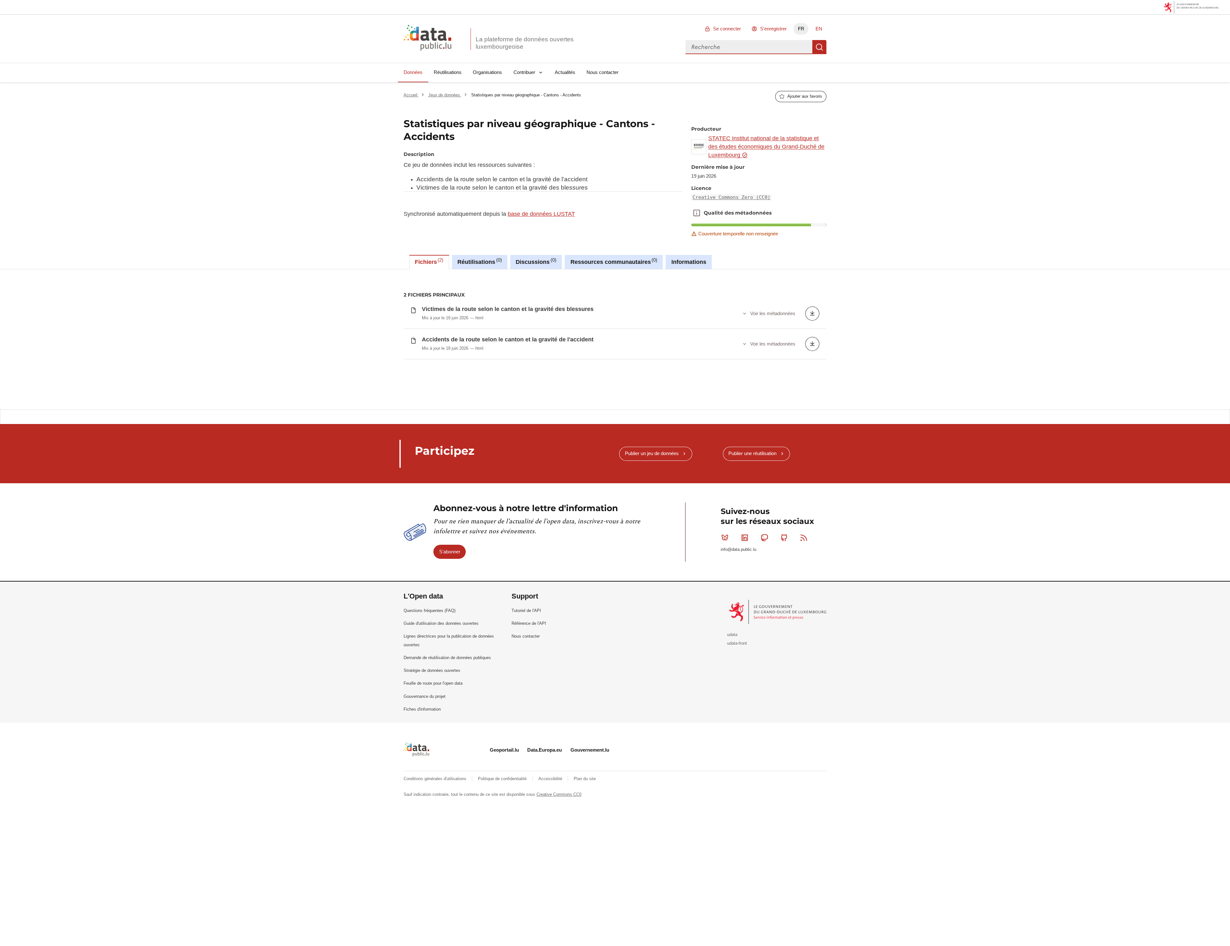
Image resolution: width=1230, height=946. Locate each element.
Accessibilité (550, 778)
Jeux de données (444, 95)
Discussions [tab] (535, 261)
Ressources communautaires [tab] (613, 261)
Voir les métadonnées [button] (772, 313)
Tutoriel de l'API (526, 610)
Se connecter (727, 28)
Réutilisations (448, 72)
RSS (804, 538)
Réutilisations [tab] (478, 261)
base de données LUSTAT (541, 214)
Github (784, 538)
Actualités (565, 72)
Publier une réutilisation (752, 453)
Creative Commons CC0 (559, 794)
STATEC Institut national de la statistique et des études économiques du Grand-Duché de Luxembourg (766, 147)
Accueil (411, 95)
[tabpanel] (615, 339)
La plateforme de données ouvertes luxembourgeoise (525, 43)
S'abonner (449, 551)
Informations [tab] (688, 262)
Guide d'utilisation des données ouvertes (441, 623)
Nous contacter (602, 72)
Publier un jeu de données (652, 453)
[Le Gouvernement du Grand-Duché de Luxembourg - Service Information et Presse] (778, 611)
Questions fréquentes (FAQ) (429, 610)
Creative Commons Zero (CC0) (731, 197)
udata (732, 634)
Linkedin (745, 538)
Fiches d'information (422, 709)
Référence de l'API (529, 623)
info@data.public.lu (738, 549)
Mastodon (764, 538)
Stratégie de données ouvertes (432, 670)
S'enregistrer (773, 28)
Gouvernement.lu (589, 750)
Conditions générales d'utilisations (436, 778)
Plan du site (585, 778)
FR (801, 28)
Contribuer (524, 72)
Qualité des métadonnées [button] (697, 213)
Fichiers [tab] (428, 261)
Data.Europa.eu (544, 750)
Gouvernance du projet (425, 696)
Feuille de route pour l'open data (433, 683)
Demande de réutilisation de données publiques (447, 657)
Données (413, 72)
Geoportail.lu (504, 750)
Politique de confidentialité (503, 778)
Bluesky (725, 538)
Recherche (819, 47)
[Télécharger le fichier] (812, 313)
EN (819, 28)
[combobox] (748, 47)
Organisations (487, 72)
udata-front (737, 643)
